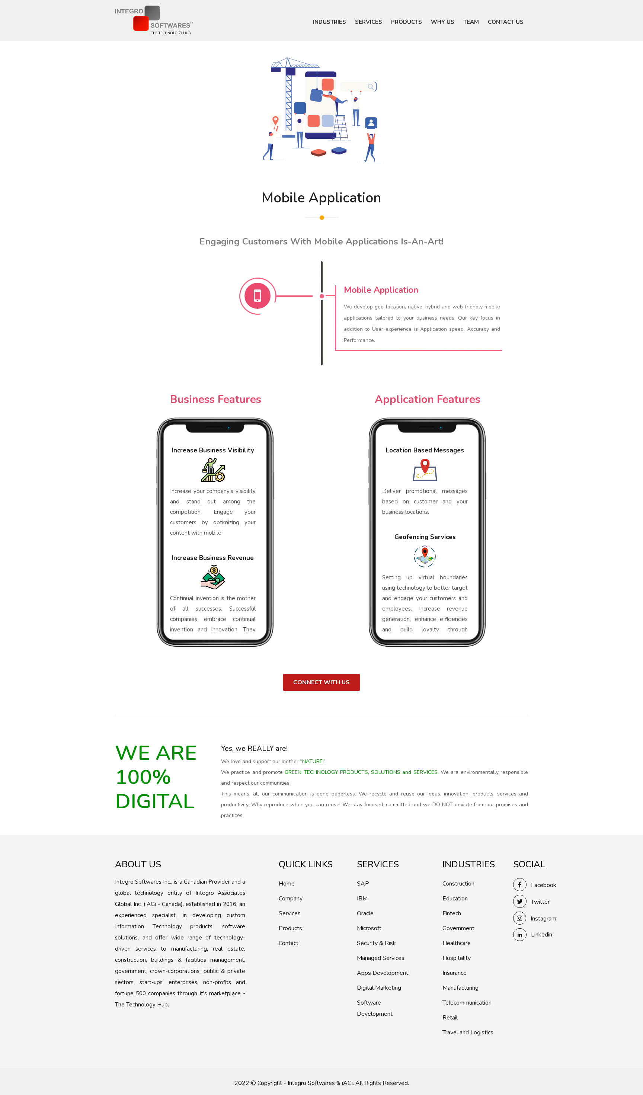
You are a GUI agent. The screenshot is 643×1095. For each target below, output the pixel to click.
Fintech (451, 913)
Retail (450, 1018)
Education (455, 898)
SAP (363, 884)
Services (290, 913)
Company (291, 898)
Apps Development (382, 973)
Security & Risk (376, 943)
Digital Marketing (379, 988)
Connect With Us (321, 682)
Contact (288, 943)
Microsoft (369, 928)
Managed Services (380, 958)
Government (458, 928)
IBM (362, 898)
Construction (458, 884)
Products (290, 928)
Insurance (454, 973)
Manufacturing (460, 988)
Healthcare (456, 943)
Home (287, 884)
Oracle (365, 913)
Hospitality (456, 958)
